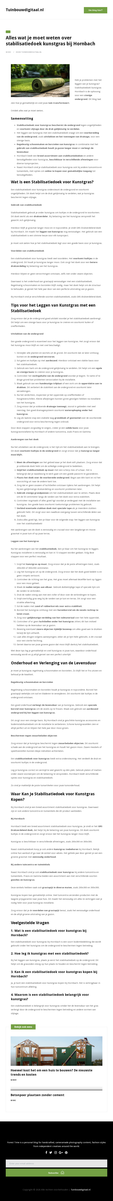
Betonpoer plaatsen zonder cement (37, 1095)
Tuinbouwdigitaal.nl (80, 1189)
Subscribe (53, 1173)
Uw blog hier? (96, 10)
